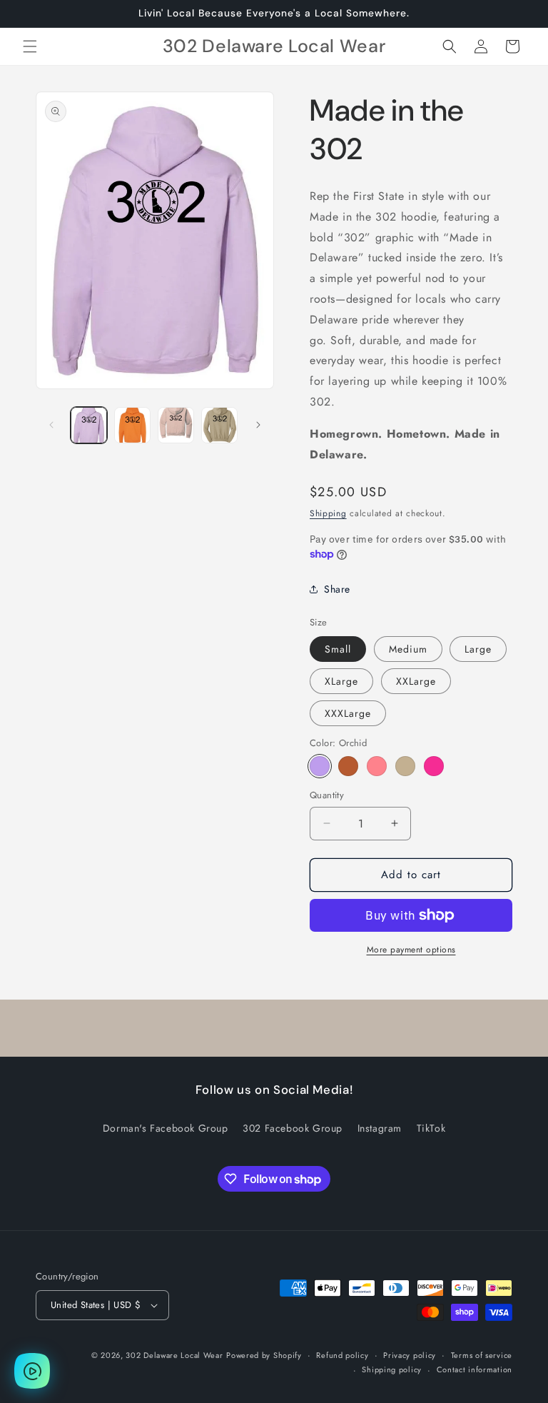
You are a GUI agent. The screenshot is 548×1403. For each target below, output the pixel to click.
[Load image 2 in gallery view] (132, 425)
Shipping (328, 513)
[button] (30, 46)
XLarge (341, 681)
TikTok (431, 1128)
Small (338, 649)
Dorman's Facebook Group (165, 1128)
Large (478, 649)
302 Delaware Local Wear (174, 1355)
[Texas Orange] (348, 766)
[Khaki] (405, 766)
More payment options (411, 949)
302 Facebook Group (292, 1128)
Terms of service (481, 1355)
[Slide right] (258, 425)
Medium (408, 649)
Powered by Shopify (264, 1355)
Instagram (379, 1128)
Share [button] (337, 589)
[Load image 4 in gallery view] (219, 425)
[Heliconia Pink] (434, 766)
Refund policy (342, 1355)
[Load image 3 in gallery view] (176, 425)
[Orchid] (320, 766)
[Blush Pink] (377, 766)
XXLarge (416, 681)
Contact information (474, 1369)
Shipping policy (392, 1369)
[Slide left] (51, 425)
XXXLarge (348, 713)
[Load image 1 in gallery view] (89, 425)
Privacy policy (409, 1355)
